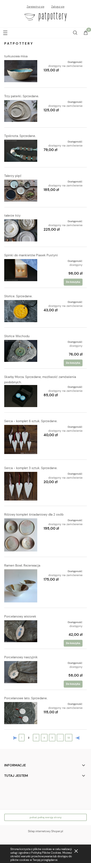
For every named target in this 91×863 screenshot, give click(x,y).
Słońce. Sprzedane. (18, 296)
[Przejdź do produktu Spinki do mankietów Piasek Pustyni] (20, 270)
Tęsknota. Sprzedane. (20, 136)
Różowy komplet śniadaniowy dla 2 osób (33, 514)
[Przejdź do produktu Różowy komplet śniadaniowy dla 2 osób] (20, 534)
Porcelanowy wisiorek (20, 616)
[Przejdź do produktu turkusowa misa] (20, 71)
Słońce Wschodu (17, 336)
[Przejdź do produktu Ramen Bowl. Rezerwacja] (20, 585)
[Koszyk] (85, 33)
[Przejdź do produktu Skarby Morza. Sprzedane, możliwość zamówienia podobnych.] (20, 396)
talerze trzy (12, 215)
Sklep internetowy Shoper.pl (45, 831)
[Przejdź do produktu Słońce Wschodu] (20, 351)
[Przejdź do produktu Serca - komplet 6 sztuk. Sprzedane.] (20, 439)
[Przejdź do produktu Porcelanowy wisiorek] (20, 631)
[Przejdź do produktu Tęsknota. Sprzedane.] (20, 151)
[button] (5, 32)
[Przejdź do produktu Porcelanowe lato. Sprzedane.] (20, 713)
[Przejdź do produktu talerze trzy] (20, 230)
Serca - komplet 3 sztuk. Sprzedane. (30, 468)
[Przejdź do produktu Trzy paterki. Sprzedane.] (20, 111)
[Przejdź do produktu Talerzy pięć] (20, 191)
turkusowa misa (16, 56)
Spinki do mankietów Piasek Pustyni (31, 255)
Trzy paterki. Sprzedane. (21, 96)
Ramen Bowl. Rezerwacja (22, 565)
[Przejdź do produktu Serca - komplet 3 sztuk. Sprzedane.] (20, 486)
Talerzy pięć (13, 176)
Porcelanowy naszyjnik (21, 657)
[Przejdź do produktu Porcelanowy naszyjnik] (20, 672)
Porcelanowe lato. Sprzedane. (25, 698)
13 (69, 737)
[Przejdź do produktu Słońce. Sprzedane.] (20, 311)
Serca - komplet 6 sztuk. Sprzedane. (30, 421)
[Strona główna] (45, 16)
